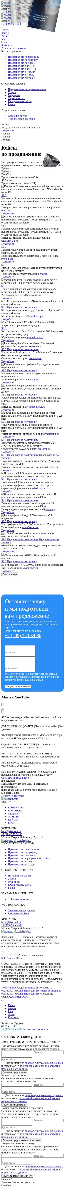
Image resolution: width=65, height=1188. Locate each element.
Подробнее (7, 130)
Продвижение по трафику (22, 307)
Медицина (14, 881)
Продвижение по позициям (22, 349)
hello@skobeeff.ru (11, 831)
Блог (10, 1011)
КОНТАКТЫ (15, 807)
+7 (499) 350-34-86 (23, 635)
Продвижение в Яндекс (21, 861)
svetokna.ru (7, 258)
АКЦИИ (13, 813)
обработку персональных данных (44, 1062)
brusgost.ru (44, 448)
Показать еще (10, 574)
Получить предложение (18, 686)
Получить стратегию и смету (17, 1176)
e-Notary (50, 509)
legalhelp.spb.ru (34, 337)
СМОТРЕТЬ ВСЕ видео (15, 777)
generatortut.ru (51, 433)
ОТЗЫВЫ (14, 816)
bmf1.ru (5, 210)
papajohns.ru (31, 568)
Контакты (13, 1017)
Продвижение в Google (21, 864)
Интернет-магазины (19, 875)
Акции (12, 1008)
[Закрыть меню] (2, 1000)
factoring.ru (35, 358)
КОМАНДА (15, 810)
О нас (11, 1014)
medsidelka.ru (37, 488)
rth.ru (35, 379)
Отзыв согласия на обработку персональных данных (31, 992)
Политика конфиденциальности (19, 987)
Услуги (12, 878)
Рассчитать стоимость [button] (35, 1029)
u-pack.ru (43, 273)
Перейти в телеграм (12, 795)
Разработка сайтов (18, 913)
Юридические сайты (20, 884)
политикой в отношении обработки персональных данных (32, 678)
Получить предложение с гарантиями (21, 1140)
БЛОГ (11, 822)
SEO (3, 195)
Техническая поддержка (21, 910)
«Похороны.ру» (33, 295)
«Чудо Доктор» (34, 316)
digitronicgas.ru (37, 406)
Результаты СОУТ (18, 996)
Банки (11, 887)
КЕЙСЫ (13, 819)
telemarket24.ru (9, 240)
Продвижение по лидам (21, 855)
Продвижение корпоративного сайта (29, 858)
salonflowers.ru (30, 527)
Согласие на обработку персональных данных (26, 989)
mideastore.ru (51, 467)
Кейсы (11, 1005)
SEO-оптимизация (18, 899)
